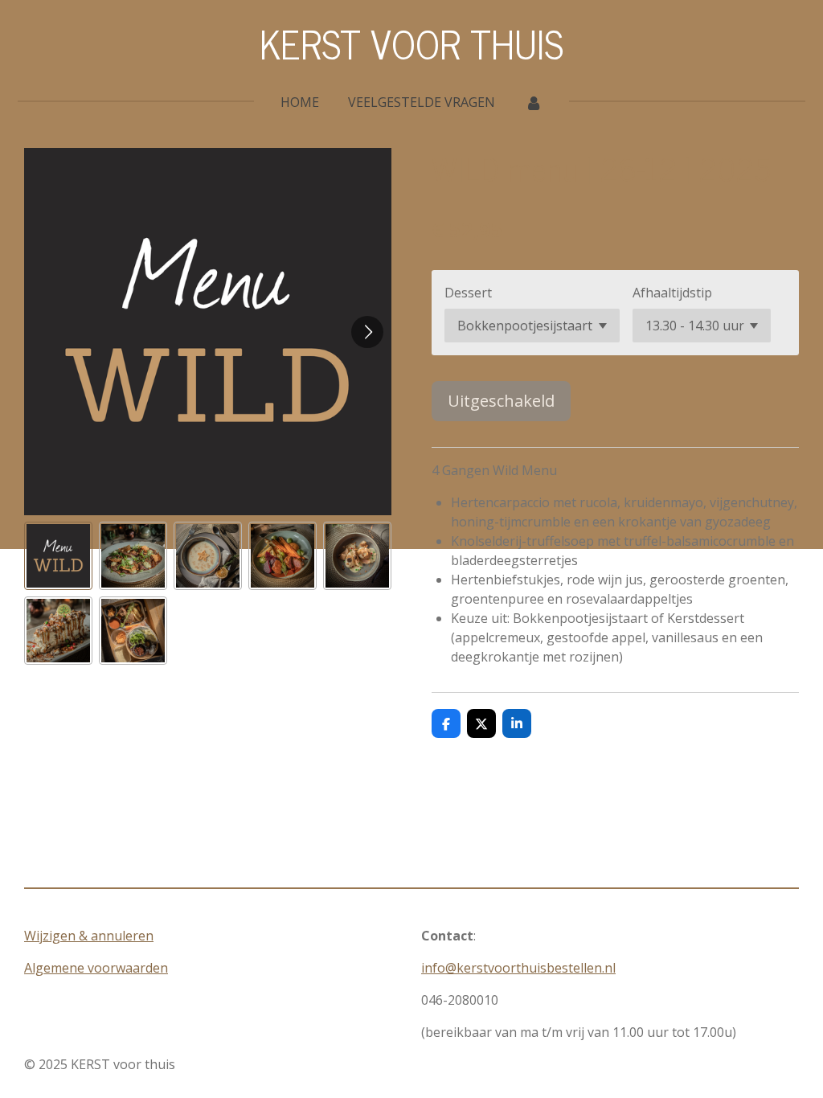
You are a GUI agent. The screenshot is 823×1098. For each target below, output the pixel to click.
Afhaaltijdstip (672, 292)
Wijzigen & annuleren (89, 935)
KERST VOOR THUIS (411, 43)
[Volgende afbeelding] (367, 332)
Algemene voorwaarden (96, 968)
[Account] (533, 102)
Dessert (468, 292)
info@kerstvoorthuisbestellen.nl (518, 968)
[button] (58, 556)
